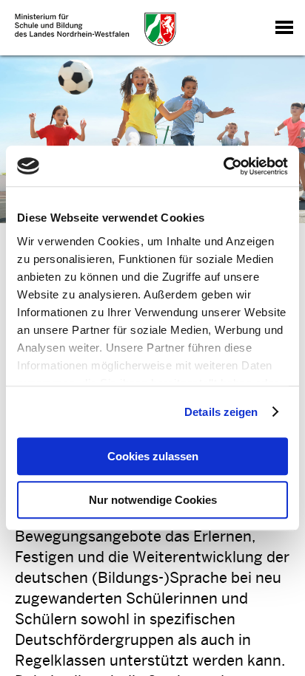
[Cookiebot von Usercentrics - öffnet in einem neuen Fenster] (223, 166)
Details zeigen (221, 412)
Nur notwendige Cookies (153, 500)
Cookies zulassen (152, 456)
